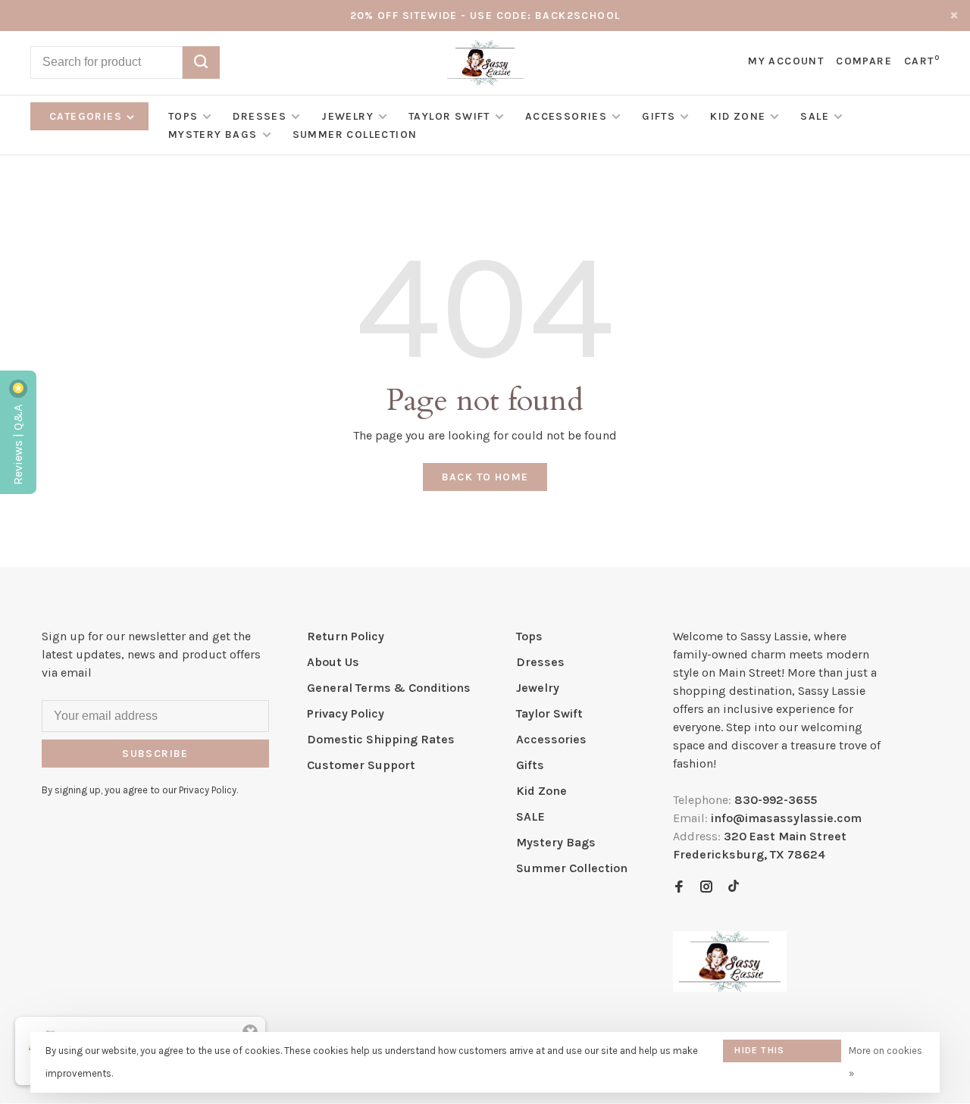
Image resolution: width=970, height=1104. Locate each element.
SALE (814, 116)
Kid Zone (737, 116)
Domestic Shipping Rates (381, 739)
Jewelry (347, 116)
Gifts (658, 116)
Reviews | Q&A (18, 443)
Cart (922, 61)
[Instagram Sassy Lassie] (706, 887)
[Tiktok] (734, 887)
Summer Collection (355, 134)
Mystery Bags (213, 134)
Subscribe (155, 753)
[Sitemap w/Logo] (730, 987)
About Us (333, 662)
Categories (87, 116)
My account (786, 61)
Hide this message (759, 1053)
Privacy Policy (345, 713)
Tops (183, 116)
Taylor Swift (449, 116)
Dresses (259, 116)
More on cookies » (885, 1062)
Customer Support (361, 765)
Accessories (566, 116)
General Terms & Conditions (389, 687)
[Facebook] (679, 887)
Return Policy (345, 636)
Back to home (485, 477)
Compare (864, 61)
